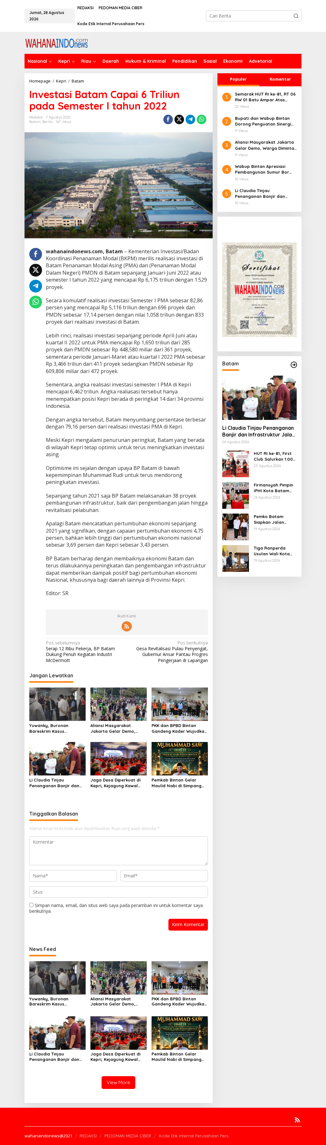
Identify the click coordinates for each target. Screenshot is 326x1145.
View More (118, 1082)
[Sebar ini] (168, 119)
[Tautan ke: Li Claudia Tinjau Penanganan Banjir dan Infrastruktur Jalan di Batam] (259, 398)
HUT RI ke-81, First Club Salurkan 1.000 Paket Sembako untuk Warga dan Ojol (275, 456)
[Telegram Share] (190, 119)
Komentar (280, 79)
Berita (47, 121)
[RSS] (127, 626)
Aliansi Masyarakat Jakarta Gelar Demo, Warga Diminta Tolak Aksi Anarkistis (117, 728)
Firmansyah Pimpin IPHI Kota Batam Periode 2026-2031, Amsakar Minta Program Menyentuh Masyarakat (273, 487)
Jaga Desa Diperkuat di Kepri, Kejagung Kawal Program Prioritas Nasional (115, 783)
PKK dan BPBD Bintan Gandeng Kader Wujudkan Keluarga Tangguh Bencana (179, 728)
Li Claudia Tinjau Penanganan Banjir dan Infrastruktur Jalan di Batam (54, 783)
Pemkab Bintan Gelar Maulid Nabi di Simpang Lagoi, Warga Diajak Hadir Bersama (180, 783)
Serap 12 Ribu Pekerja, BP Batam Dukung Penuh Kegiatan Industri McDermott (80, 651)
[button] (296, 16)
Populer (238, 79)
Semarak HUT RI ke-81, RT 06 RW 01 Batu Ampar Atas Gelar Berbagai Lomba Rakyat (265, 97)
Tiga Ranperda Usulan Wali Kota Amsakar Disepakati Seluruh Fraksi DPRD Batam (275, 551)
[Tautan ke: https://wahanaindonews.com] (294, 365)
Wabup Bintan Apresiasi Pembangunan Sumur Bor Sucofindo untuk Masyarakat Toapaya (266, 169)
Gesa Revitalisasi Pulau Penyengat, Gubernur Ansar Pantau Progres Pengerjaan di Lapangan (172, 651)
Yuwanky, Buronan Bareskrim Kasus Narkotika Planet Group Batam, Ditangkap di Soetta (54, 728)
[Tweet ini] (179, 119)
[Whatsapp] (201, 119)
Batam (35, 121)
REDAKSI (88, 1135)
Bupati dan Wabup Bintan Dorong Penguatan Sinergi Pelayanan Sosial (263, 121)
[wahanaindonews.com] (57, 42)
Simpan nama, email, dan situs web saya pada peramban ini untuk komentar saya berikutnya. (116, 908)
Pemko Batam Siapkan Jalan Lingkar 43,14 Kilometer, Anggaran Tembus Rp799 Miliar (273, 519)
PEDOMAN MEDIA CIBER (127, 1135)
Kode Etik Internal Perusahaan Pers (193, 1135)
